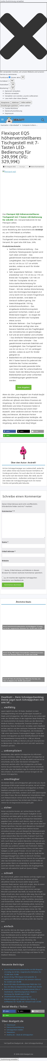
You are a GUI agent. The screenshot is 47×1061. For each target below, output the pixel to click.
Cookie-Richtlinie (11, 108)
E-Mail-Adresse (8, 551)
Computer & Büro (29, 125)
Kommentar (7, 511)
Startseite (4, 125)
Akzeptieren (5, 102)
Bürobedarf (14, 125)
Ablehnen (15, 102)
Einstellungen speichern (9, 106)
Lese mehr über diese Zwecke (16, 98)
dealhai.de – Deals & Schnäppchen (20, 1035)
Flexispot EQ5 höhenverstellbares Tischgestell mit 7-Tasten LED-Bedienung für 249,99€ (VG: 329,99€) (21, 147)
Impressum (9, 113)
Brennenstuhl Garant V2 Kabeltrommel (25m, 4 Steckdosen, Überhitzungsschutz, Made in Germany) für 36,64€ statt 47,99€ (22, 991)
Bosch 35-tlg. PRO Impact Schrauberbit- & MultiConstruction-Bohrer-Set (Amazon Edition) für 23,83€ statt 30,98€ (22, 979)
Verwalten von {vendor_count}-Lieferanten (21, 96)
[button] (23, 36)
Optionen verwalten (12, 91)
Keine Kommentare (37, 166)
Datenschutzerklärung (13, 111)
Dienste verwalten (12, 93)
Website (5, 561)
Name (5, 542)
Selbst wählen (26, 102)
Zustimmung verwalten (9, 1059)
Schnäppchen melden (15, 1030)
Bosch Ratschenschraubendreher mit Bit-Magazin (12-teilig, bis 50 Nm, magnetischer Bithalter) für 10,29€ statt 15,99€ (23, 971)
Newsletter (11, 1032)
